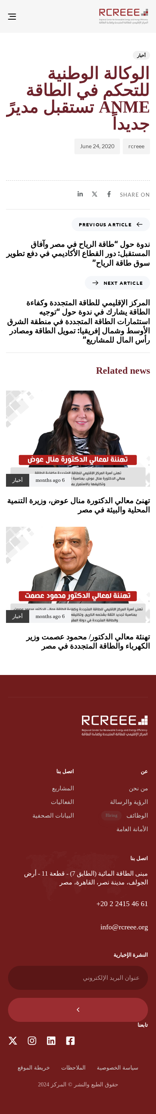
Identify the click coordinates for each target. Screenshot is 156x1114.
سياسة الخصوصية (117, 1068)
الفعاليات (62, 802)
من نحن (138, 788)
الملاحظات (73, 1068)
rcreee (136, 146)
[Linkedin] (51, 1041)
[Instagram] (32, 1041)
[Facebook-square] (70, 1041)
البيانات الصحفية (53, 815)
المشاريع (63, 788)
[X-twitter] (13, 1041)
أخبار (141, 55)
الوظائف (127, 815)
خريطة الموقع (34, 1068)
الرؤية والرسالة (129, 802)
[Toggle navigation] (31, 16)
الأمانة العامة (132, 829)
